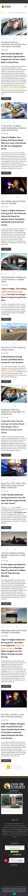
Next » (18, 767)
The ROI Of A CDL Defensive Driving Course (13, 348)
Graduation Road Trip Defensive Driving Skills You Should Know (13, 412)
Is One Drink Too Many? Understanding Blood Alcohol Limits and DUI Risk (13, 128)
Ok (14, 893)
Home (2, 12)
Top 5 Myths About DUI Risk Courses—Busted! (13, 202)
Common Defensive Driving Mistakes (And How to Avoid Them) (13, 555)
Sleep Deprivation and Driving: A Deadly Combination (13, 631)
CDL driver (10, 507)
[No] (26, 891)
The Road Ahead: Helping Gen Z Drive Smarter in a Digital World (13, 279)
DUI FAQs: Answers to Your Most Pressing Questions (12, 715)
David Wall (5, 50)
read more (6, 98)
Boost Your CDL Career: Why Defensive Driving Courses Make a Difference (13, 485)
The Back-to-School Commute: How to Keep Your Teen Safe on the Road (13, 44)
